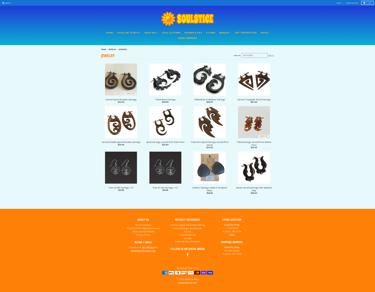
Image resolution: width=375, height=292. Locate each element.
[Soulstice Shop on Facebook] (187, 254)
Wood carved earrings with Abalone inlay (254, 189)
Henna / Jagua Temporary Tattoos (187, 225)
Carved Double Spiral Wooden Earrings (121, 142)
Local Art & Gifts (128, 32)
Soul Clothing (171, 32)
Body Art (151, 32)
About (264, 32)
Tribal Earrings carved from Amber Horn (254, 143)
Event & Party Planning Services (143, 228)
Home (109, 32)
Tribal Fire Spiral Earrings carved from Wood (210, 143)
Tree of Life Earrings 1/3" (121, 187)
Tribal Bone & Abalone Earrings (209, 99)
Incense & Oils (193, 32)
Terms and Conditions (143, 231)
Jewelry (224, 32)
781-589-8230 (148, 247)
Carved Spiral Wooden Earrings (121, 99)
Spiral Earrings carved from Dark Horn (165, 142)
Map (232, 234)
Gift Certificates (246, 32)
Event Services (187, 38)
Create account (351, 3)
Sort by (237, 55)
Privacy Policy (143, 235)
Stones (210, 32)
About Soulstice (143, 225)
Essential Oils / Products (187, 241)
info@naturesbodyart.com (143, 250)
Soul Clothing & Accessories (187, 228)
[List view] (273, 56)
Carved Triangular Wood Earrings (254, 99)
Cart (368, 3)
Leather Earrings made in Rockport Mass (209, 189)
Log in (339, 3)
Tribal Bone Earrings (165, 99)
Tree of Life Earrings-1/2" (165, 187)
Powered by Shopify (187, 282)
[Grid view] (270, 56)
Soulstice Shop (192, 279)
